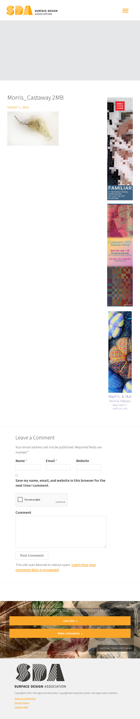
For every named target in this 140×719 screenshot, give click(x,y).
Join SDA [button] (68, 621)
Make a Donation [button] (69, 633)
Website (82, 460)
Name (20, 460)
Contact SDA (21, 707)
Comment (23, 512)
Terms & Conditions (25, 698)
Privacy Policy (22, 702)
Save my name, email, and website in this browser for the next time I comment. (60, 483)
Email (50, 460)
